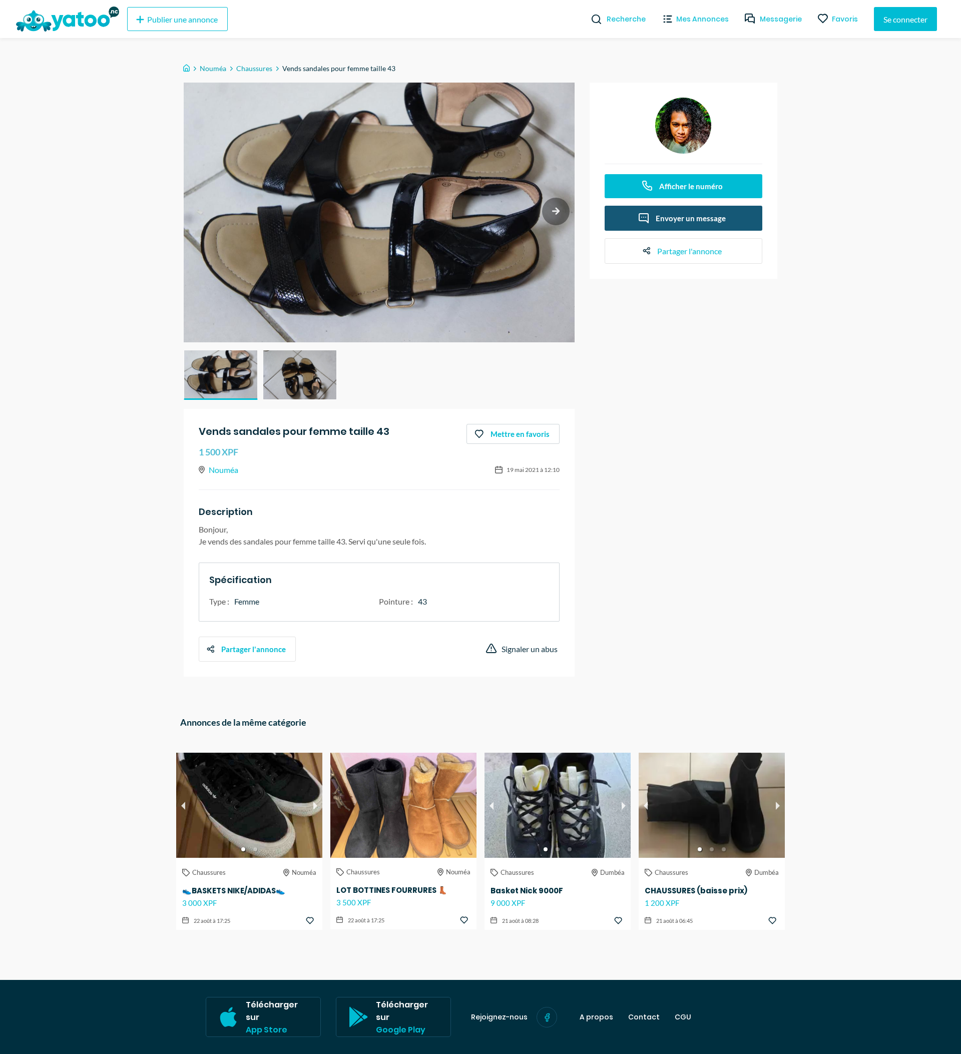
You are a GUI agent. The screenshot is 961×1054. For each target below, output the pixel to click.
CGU (683, 1017)
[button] (221, 375)
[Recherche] (592, 19)
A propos (596, 1017)
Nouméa (213, 68)
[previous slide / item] (183, 805)
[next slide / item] (556, 211)
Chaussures (254, 68)
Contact (644, 1017)
